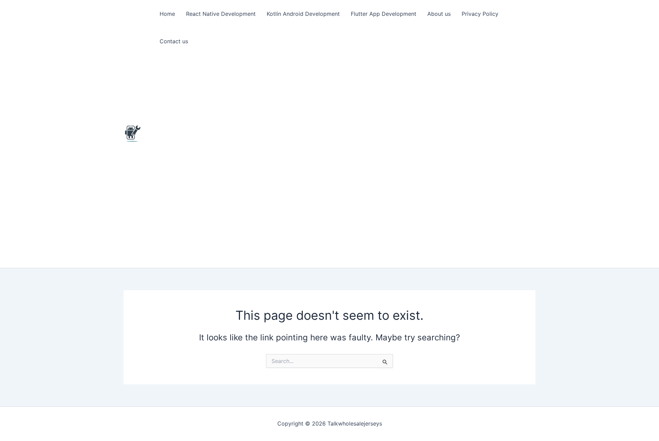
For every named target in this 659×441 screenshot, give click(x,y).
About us (439, 13)
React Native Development (221, 13)
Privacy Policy (480, 13)
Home (167, 13)
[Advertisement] (344, 161)
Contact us (174, 41)
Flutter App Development (383, 13)
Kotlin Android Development (303, 13)
